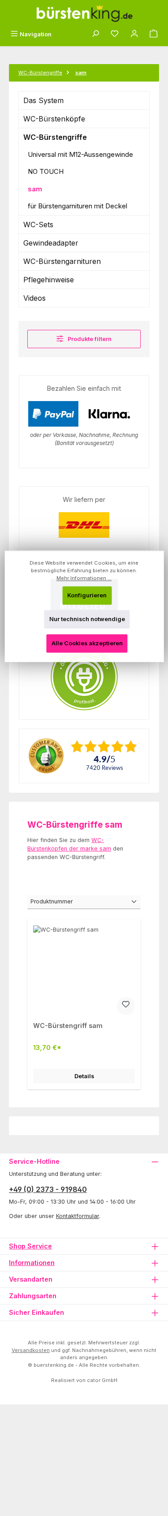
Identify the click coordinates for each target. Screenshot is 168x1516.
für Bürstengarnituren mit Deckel (77, 206)
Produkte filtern (89, 339)
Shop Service (30, 1246)
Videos (34, 298)
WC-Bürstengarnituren (62, 261)
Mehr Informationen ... (84, 578)
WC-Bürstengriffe (55, 137)
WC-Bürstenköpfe (54, 118)
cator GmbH (102, 1380)
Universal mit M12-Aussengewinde (80, 154)
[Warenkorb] (154, 34)
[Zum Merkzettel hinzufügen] (126, 1006)
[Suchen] (95, 34)
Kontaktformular (77, 1216)
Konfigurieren (87, 595)
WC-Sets (38, 224)
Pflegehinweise (48, 279)
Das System (43, 100)
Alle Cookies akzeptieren (87, 643)
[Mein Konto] (134, 34)
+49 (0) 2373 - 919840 (48, 1189)
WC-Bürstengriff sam (68, 1025)
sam (35, 189)
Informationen (32, 1262)
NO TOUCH (46, 171)
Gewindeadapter (50, 242)
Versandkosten (31, 1350)
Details (84, 1076)
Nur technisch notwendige (87, 619)
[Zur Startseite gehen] (84, 13)
